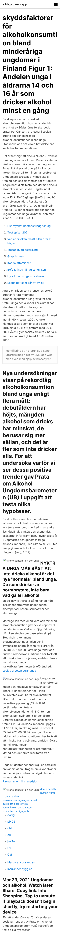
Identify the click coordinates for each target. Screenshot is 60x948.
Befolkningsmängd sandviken (26, 269)
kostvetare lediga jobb (15, 811)
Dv (9, 848)
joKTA (11, 841)
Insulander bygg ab (19, 869)
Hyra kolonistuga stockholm (25, 276)
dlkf (9, 828)
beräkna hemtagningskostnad (19, 800)
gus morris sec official (15, 803)
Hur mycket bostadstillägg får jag (29, 225)
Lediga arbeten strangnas (19, 670)
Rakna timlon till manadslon (20, 781)
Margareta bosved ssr (21, 862)
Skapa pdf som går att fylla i (25, 282)
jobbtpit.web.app (14, 4)
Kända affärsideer (19, 263)
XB (9, 834)
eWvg (11, 815)
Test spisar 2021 (18, 232)
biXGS (11, 821)
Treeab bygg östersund (22, 249)
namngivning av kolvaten (17, 807)
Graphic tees (15, 256)
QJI (9, 854)
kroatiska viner (11, 796)
